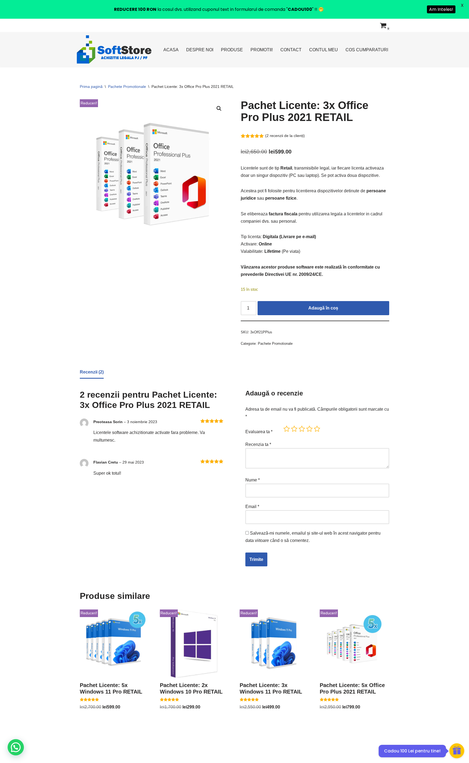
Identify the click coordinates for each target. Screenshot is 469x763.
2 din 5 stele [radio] (294, 429)
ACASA (171, 49)
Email (252, 506)
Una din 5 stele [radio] (286, 429)
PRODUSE (232, 49)
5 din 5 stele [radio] (317, 429)
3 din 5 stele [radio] (302, 429)
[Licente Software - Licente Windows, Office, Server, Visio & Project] (114, 49)
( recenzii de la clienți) (285, 135)
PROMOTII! (262, 49)
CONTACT (291, 49)
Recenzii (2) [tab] (92, 372)
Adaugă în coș (323, 308)
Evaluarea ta (258, 431)
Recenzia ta (258, 444)
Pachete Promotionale (127, 86)
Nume (252, 480)
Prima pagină (91, 86)
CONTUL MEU (323, 49)
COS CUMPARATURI (367, 49)
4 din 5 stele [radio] (309, 429)
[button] (219, 108)
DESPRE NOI (199, 49)
